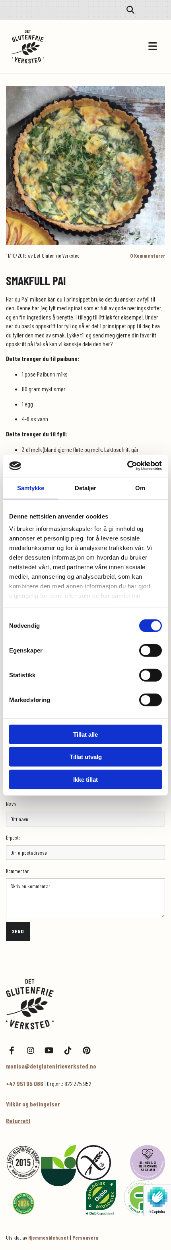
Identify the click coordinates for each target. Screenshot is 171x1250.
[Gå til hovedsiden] (49, 46)
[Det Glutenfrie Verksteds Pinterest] (86, 1050)
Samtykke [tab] (31, 487)
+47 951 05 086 (24, 1083)
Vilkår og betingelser (33, 1104)
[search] (130, 10)
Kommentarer (147, 255)
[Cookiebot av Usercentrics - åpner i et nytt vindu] (127, 466)
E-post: (13, 837)
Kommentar (17, 871)
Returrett (18, 1120)
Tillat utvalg (86, 756)
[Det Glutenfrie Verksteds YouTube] (49, 1050)
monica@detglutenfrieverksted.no (51, 1066)
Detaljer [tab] (86, 487)
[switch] (150, 650)
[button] (123, 46)
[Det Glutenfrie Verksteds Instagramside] (30, 1050)
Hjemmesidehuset (48, 1237)
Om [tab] (140, 487)
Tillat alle (85, 734)
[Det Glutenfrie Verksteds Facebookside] (12, 1050)
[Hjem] (85, 1004)
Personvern (85, 1237)
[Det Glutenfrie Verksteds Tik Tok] (68, 1050)
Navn (11, 804)
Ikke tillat (85, 779)
